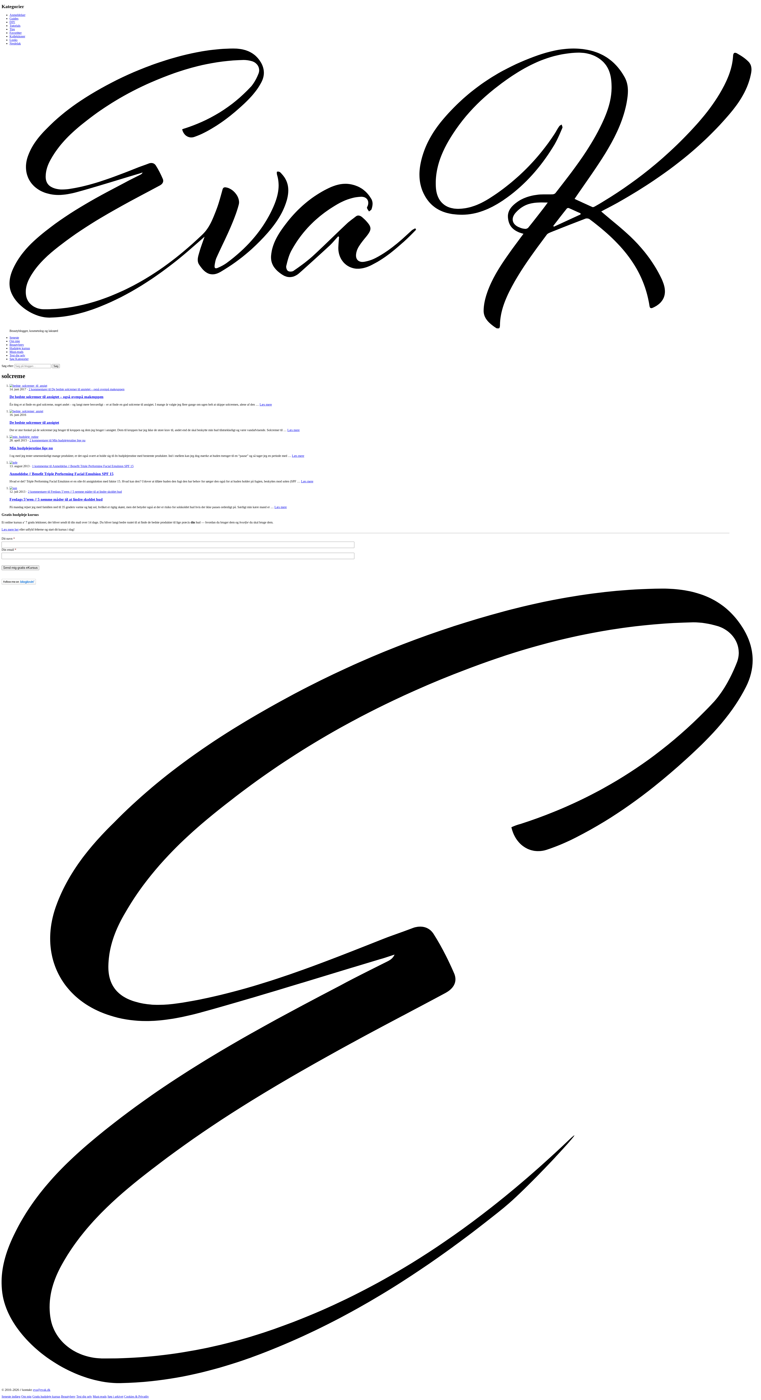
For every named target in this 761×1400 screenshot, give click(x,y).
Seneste (14, 337)
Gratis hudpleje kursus (46, 1396)
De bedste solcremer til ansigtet (34, 422)
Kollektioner (17, 36)
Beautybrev (17, 344)
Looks (13, 40)
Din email (9, 549)
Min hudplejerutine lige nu (31, 448)
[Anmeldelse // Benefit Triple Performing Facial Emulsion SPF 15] (13, 462)
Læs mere (266, 404)
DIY (12, 22)
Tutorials (15, 25)
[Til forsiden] (380, 327)
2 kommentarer (76, 389)
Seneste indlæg (11, 1396)
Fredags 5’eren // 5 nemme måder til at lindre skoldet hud (56, 499)
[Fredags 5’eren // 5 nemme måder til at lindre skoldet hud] (13, 488)
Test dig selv (17, 355)
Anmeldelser (17, 15)
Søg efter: (8, 366)
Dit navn (8, 538)
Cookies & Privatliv (136, 1396)
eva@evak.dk (41, 1389)
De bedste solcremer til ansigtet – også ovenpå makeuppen (56, 397)
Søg (56, 366)
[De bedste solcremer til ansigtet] (26, 411)
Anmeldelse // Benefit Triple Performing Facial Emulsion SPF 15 (62, 474)
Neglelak (15, 43)
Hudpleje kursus (20, 348)
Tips (12, 29)
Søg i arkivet (115, 1396)
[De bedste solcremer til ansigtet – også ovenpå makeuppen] (28, 385)
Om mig (15, 341)
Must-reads (16, 352)
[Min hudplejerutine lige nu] (24, 436)
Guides (14, 18)
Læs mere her (10, 529)
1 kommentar (83, 466)
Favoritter (16, 32)
